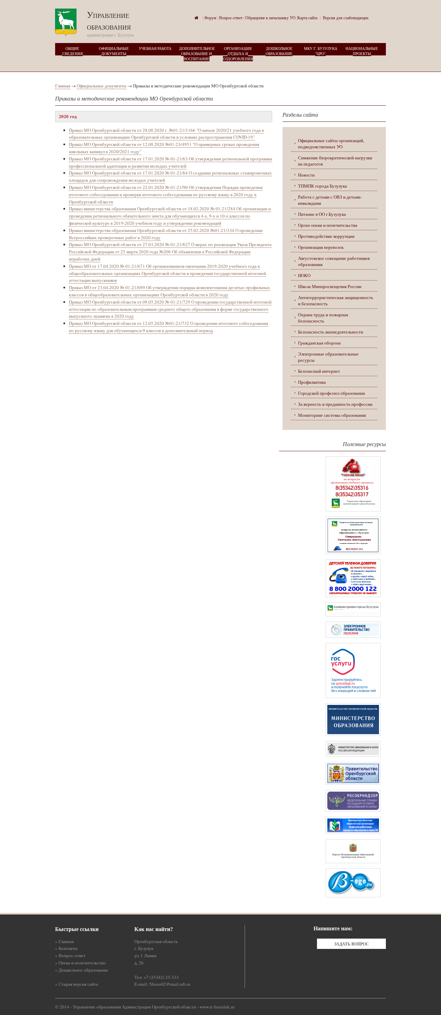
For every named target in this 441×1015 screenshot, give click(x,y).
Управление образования (109, 20)
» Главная (64, 941)
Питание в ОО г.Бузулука (322, 214)
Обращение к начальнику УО (270, 17)
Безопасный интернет (319, 371)
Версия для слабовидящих (346, 17)
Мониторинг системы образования (332, 415)
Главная (62, 86)
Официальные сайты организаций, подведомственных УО (331, 143)
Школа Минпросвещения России (329, 286)
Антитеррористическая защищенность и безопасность (335, 300)
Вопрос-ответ (231, 17)
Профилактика (312, 382)
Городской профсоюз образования (331, 393)
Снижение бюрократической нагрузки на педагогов (335, 161)
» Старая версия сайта (76, 984)
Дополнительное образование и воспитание (197, 53)
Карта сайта (307, 17)
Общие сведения (72, 51)
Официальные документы (114, 51)
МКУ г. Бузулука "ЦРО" (320, 51)
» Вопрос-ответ (70, 955)
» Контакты (66, 948)
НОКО (304, 275)
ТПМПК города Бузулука (322, 186)
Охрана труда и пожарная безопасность (323, 317)
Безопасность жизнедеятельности (330, 332)
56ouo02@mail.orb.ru (170, 984)
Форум (210, 17)
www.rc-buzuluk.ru (217, 1007)
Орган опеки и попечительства (327, 225)
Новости (306, 175)
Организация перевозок (320, 247)
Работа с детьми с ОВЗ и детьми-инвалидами (330, 200)
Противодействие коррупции (326, 236)
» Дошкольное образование (81, 970)
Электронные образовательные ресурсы (328, 357)
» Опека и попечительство (80, 963)
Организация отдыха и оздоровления (238, 53)
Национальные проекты (362, 51)
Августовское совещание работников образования (334, 261)
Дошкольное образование (279, 51)
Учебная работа (155, 48)
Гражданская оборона (319, 343)
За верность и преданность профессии (335, 404)
